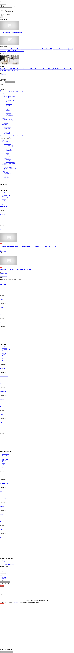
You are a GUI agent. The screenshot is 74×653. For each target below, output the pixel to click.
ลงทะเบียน (4, 578)
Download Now (3, 573)
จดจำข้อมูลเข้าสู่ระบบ (5, 583)
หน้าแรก (3, 560)
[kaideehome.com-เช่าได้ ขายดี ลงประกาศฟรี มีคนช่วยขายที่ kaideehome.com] (14, 91)
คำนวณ (2, 84)
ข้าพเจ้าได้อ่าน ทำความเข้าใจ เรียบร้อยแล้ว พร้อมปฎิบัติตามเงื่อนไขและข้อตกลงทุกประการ (21, 602)
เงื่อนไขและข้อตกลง (15, 602)
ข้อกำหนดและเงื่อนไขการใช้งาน (8, 564)
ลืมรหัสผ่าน (2, 584)
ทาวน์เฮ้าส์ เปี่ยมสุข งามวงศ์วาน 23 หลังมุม (11, 32)
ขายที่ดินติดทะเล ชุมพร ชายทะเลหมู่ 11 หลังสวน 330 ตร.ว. (15, 269)
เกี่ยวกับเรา (4, 561)
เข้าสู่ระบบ (4, 577)
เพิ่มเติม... (2, 90)
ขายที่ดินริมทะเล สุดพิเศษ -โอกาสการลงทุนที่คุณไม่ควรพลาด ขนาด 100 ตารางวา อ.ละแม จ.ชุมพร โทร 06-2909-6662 (31, 246)
